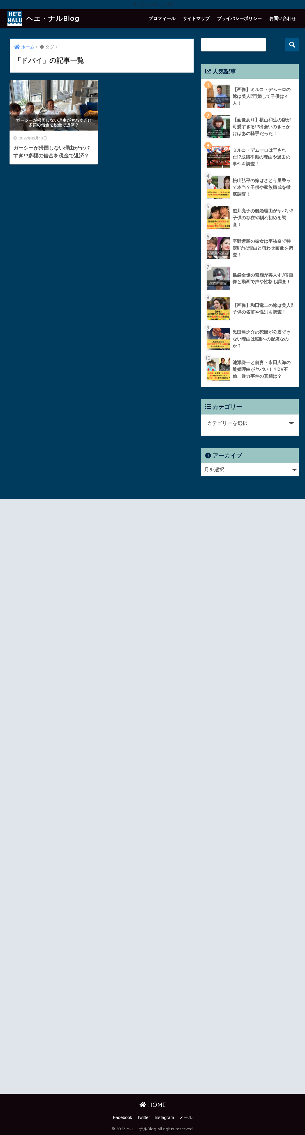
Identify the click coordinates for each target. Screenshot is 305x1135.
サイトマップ (196, 18)
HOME (156, 1105)
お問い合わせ (282, 18)
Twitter (143, 1117)
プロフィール (162, 18)
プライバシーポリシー (239, 18)
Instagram (164, 1117)
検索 (292, 44)
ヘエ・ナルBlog (52, 18)
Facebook (122, 1117)
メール (185, 1117)
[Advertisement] (79, 797)
